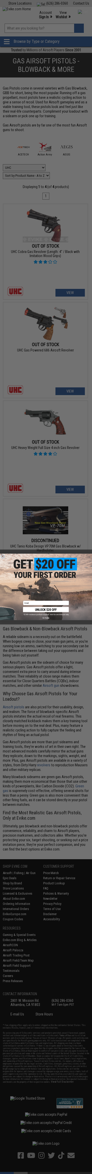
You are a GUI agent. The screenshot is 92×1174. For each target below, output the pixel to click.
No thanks (46, 618)
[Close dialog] (2, 556)
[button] (46, 611)
